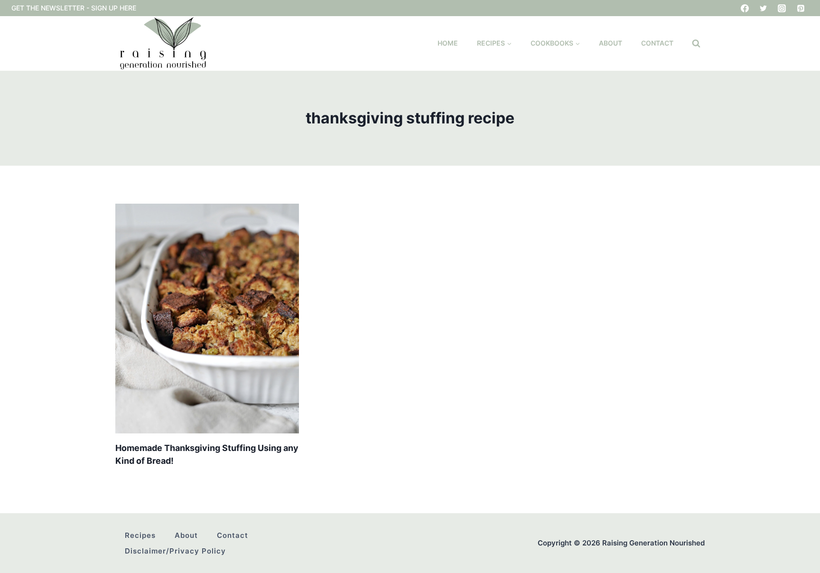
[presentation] (207, 318)
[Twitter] (763, 8)
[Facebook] (745, 8)
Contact (657, 43)
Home (448, 43)
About (610, 43)
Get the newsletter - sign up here (73, 8)
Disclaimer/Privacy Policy (175, 550)
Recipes (140, 535)
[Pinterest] (800, 8)
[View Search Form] (696, 43)
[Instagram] (782, 8)
